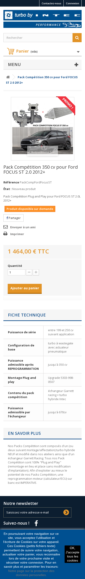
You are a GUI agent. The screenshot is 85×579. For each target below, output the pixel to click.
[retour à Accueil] (8, 77)
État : (7, 189)
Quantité (15, 266)
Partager (14, 218)
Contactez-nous (51, 3)
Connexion (72, 3)
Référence (11, 182)
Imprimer (17, 234)
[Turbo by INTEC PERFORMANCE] (42, 19)
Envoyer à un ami (23, 227)
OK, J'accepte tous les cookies (72, 554)
